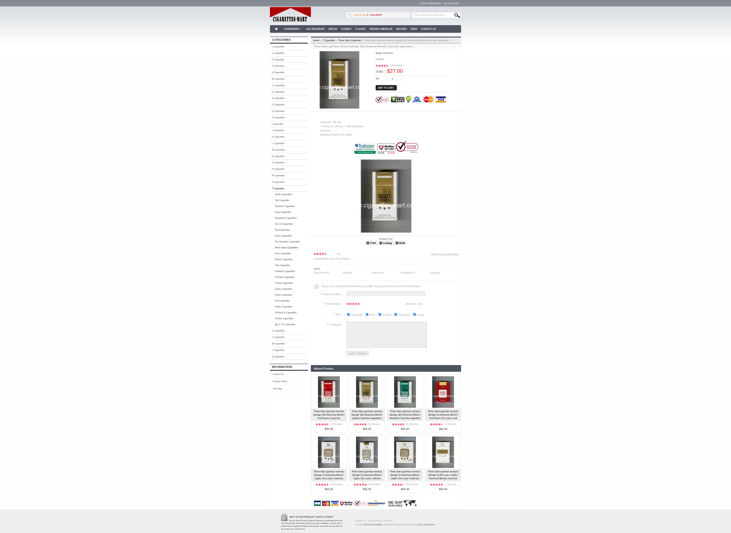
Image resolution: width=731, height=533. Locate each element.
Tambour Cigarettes (285, 206)
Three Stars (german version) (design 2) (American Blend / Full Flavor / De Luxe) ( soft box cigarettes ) (443, 415)
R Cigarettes (278, 175)
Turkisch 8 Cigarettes (286, 312)
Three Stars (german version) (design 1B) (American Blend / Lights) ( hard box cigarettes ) (366, 415)
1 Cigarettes (278, 46)
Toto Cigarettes (282, 265)
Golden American (380, 29)
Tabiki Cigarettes (283, 194)
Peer (414, 29)
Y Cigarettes (278, 350)
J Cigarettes (278, 130)
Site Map (277, 388)
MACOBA (401, 29)
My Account (451, 3)
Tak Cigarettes (282, 200)
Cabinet (346, 29)
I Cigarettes (278, 124)
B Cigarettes (278, 79)
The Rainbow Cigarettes (287, 241)
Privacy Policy (280, 381)
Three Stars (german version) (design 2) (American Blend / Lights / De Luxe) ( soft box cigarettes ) (367, 475)
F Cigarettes (278, 104)
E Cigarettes (278, 98)
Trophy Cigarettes (284, 283)
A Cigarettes (278, 72)
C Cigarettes (278, 85)
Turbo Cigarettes (283, 295)
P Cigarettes (278, 169)
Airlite (332, 29)
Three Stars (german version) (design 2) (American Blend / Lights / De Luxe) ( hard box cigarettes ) (329, 475)
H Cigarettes (278, 117)
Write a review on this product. (445, 254)
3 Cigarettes (278, 59)
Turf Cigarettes (282, 300)
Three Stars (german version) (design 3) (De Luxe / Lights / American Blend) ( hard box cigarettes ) (443, 475)
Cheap (420, 315)
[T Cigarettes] (386, 244)
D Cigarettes (278, 92)
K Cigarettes (278, 137)
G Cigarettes (278, 111)
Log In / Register (430, 3)
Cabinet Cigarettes (372, 524)
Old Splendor (315, 29)
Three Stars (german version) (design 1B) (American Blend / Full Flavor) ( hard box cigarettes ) (328, 415)
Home (276, 29)
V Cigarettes (278, 337)
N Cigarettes (278, 156)
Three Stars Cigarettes (351, 40)
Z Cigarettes (278, 356)
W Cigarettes (278, 343)
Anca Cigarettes (426, 524)
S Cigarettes (278, 182)
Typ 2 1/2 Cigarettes (285, 324)
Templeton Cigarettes (286, 218)
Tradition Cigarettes (285, 271)
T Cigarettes (330, 40)
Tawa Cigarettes (283, 212)
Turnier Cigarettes (284, 318)
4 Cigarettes (278, 66)
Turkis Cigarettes (283, 306)
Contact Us (428, 29)
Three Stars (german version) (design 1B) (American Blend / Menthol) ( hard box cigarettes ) (405, 415)
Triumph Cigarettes (284, 277)
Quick (372, 315)
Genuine (387, 315)
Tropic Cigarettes (283, 289)
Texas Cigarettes (283, 235)
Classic (360, 29)
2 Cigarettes (278, 53)
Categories (291, 29)
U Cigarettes (278, 330)
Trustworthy (404, 315)
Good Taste (357, 315)
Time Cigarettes (283, 253)
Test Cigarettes (282, 230)
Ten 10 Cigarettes (284, 224)
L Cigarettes (278, 143)
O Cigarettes (278, 162)
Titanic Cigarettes (284, 259)
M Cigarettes (278, 150)
